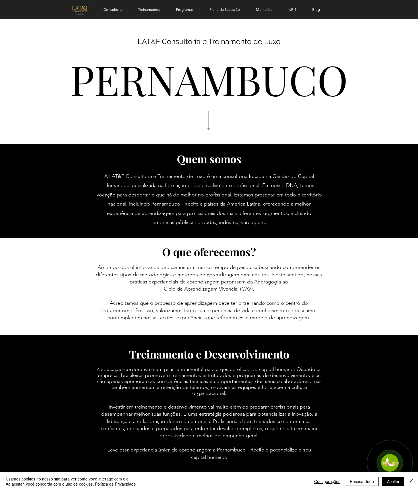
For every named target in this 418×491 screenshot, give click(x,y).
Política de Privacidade (115, 484)
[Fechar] (411, 481)
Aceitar (393, 481)
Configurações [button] (327, 481)
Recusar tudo (362, 481)
